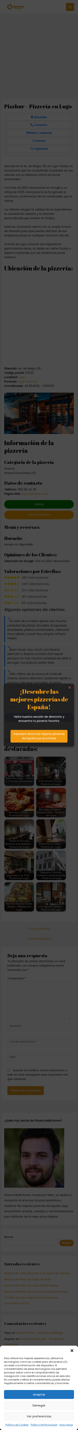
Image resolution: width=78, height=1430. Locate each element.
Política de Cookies (17, 1424)
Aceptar (39, 1394)
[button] (72, 1351)
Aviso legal (66, 1424)
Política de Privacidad (44, 1424)
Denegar (39, 1405)
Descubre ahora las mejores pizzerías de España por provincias (39, 736)
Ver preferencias (39, 1416)
